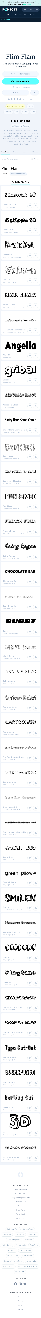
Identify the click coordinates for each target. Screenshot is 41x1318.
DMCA (20, 1309)
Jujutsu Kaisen (20, 1206)
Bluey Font (20, 1210)
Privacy (20, 1297)
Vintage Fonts (21, 1245)
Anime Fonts (31, 1261)
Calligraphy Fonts (13, 1229)
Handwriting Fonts (14, 1240)
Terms (20, 1301)
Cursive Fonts (28, 1229)
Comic (24, 112)
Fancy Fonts (20, 1234)
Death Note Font (20, 1189)
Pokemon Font (20, 1202)
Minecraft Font (20, 1193)
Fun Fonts (11, 1250)
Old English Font (8, 1266)
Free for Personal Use (15, 106)
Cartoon (8, 112)
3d (17, 112)
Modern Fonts (6, 1245)
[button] (31, 10)
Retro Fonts (34, 1245)
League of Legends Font (20, 1198)
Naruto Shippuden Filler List (28, 1266)
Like (16, 93)
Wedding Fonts (12, 1256)
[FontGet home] (9, 9)
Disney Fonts (20, 1272)
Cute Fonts (28, 1240)
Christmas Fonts (26, 1250)
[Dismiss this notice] (39, 3)
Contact (20, 1305)
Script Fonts (7, 1234)
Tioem (16, 126)
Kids (33, 112)
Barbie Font (20, 1214)
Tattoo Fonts (33, 1234)
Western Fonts (27, 1256)
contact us (27, 4)
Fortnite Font (20, 1218)
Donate (26, 126)
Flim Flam (12, 133)
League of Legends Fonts (13, 1261)
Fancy (30, 106)
